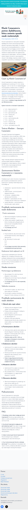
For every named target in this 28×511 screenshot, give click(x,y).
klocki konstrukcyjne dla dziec (10, 93)
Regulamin (4, 480)
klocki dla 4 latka (5, 489)
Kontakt (3, 476)
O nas (2, 474)
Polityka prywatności (6, 478)
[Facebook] (2, 506)
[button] (25, 19)
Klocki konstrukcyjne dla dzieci (9, 493)
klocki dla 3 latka (5, 487)
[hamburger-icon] (25, 16)
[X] (6, 506)
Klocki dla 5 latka (5, 491)
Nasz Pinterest (5, 481)
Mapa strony (4, 495)
